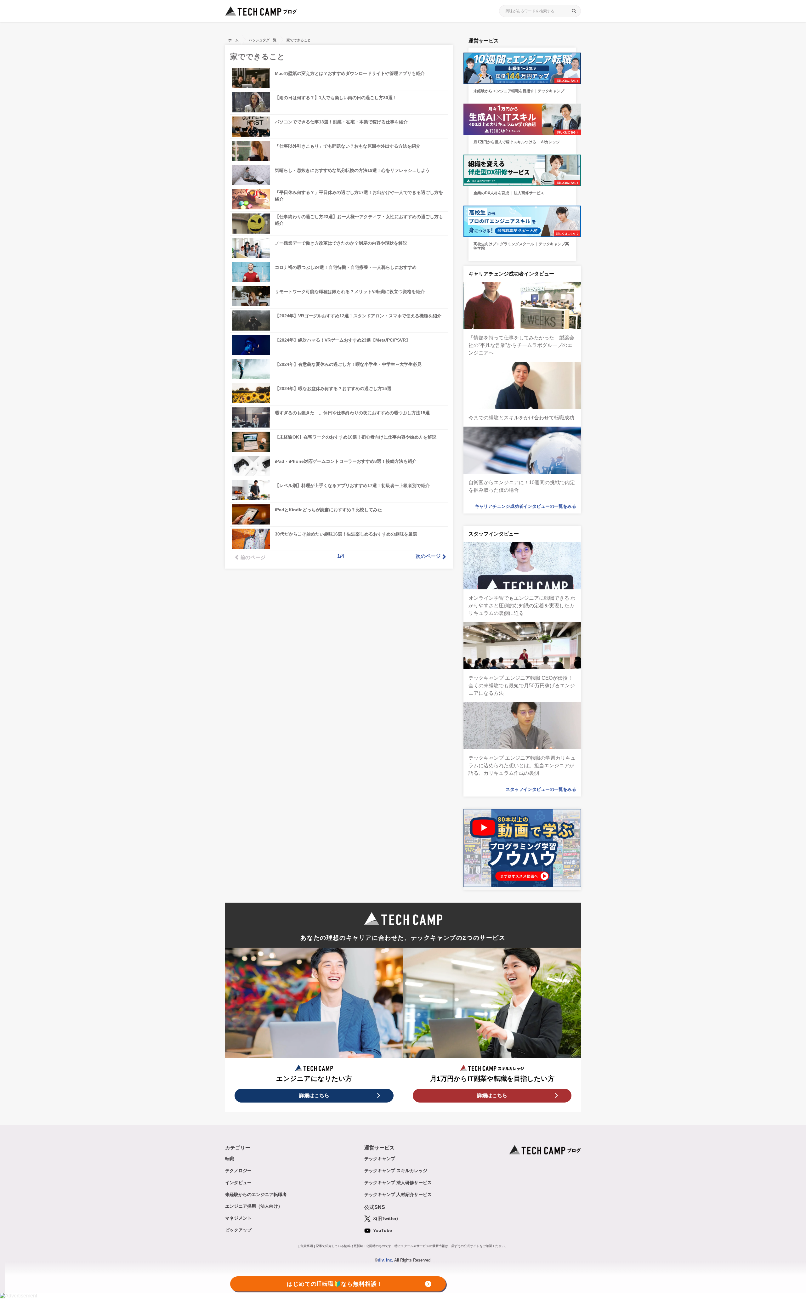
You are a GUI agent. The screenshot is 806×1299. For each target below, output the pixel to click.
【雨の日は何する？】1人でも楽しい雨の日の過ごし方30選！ (336, 97)
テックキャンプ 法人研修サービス (398, 1182)
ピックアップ (238, 1230)
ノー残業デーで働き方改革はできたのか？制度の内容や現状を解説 (341, 243)
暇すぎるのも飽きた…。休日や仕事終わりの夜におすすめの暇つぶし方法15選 (352, 412)
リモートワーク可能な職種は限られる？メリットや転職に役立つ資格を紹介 (350, 291)
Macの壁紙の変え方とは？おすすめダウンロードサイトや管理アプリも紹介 (350, 73)
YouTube (382, 1230)
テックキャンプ (379, 1158)
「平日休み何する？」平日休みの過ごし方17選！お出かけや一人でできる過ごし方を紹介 (359, 195)
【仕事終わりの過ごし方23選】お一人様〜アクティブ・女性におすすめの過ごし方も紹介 (359, 220)
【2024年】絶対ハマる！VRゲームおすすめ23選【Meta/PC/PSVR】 (342, 340)
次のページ (428, 556)
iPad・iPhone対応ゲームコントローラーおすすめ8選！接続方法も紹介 (346, 461)
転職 (229, 1158)
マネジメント (238, 1218)
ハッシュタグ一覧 (262, 40)
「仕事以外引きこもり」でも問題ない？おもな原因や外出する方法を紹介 (347, 146)
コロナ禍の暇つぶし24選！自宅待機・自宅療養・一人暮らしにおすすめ (346, 267)
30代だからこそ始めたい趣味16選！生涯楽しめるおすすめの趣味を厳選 (346, 533)
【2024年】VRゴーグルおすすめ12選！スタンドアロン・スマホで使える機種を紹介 (358, 315)
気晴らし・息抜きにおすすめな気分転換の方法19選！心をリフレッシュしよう (352, 170)
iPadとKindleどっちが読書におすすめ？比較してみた (328, 509)
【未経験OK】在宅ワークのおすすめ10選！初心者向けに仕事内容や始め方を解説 (355, 437)
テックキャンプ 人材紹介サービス (398, 1194)
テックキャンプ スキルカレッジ (395, 1170)
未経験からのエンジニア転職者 (256, 1194)
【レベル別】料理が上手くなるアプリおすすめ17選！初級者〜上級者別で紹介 (352, 485)
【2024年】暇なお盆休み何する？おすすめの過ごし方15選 (333, 388)
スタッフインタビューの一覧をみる (541, 789)
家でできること (299, 40)
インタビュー (238, 1182)
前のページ (252, 557)
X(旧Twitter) (385, 1218)
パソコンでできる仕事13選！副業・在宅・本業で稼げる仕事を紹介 (341, 121)
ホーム (233, 40)
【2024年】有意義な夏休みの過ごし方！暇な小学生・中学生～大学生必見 (348, 364)
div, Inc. (385, 1260)
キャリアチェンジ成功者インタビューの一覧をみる (525, 506)
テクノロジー (238, 1170)
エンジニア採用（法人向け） (253, 1206)
